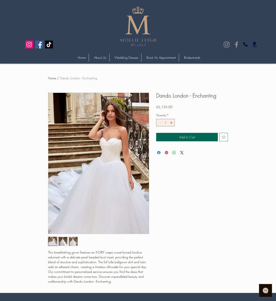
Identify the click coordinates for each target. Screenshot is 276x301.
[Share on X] (181, 152)
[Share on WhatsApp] (174, 152)
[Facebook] (39, 44)
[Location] (254, 44)
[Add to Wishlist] (223, 137)
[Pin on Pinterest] (166, 152)
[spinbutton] (165, 122)
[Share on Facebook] (158, 152)
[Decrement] (159, 122)
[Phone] (245, 44)
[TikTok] (49, 44)
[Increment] (171, 122)
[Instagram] (29, 44)
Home (52, 78)
